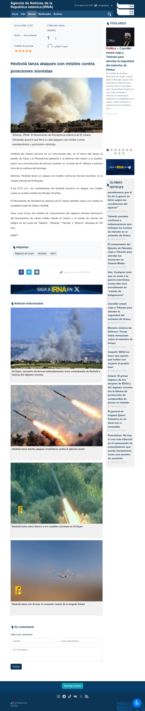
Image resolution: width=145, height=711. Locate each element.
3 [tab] (115, 150)
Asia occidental (30, 35)
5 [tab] (123, 150)
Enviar (16, 666)
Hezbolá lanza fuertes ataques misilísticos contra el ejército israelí (48, 449)
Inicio (15, 14)
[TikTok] (69, 696)
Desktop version (72, 686)
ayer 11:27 (113, 114)
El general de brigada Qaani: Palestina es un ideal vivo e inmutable (117, 419)
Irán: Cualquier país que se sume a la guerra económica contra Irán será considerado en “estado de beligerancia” (120, 283)
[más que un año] (57, 338)
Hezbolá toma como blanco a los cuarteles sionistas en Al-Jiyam (47, 526)
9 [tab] (119, 153)
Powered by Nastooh (19, 704)
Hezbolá (42, 253)
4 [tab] (119, 150)
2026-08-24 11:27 (118, 323)
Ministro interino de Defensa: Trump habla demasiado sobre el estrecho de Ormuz (120, 335)
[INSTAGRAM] (58, 696)
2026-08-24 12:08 (118, 211)
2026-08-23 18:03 (118, 347)
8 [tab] (115, 153)
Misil (53, 253)
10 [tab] (123, 153)
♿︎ (137, 703)
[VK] (75, 696)
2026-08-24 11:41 (118, 299)
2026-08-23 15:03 (118, 430)
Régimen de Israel (24, 253)
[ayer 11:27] (120, 37)
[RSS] (86, 696)
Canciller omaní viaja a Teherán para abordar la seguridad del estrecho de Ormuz (120, 311)
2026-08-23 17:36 (118, 371)
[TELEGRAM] (64, 696)
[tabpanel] (120, 71)
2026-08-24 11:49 (118, 267)
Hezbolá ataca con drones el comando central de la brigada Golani (48, 604)
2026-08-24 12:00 (118, 239)
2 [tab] (111, 150)
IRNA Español (39, 5)
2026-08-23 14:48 (118, 462)
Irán (23, 14)
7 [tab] (131, 150)
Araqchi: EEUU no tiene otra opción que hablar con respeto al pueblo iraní (118, 359)
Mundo (32, 14)
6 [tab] (127, 150)
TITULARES (118, 23)
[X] (81, 696)
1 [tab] (107, 150)
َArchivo (58, 14)
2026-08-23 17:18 (118, 406)
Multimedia (45, 14)
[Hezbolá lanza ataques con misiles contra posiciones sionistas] (57, 105)
